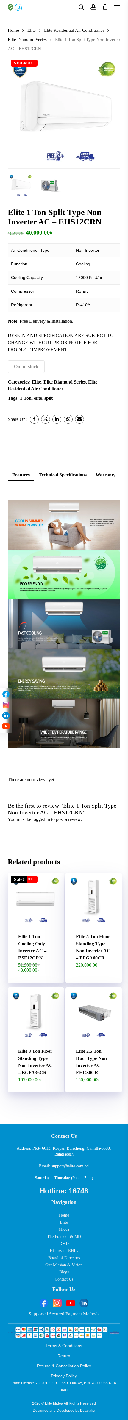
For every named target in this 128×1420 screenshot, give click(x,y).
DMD (64, 1243)
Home (13, 30)
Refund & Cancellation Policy (64, 1365)
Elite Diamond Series (27, 39)
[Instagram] (5, 704)
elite (38, 398)
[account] (93, 7)
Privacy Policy (64, 1376)
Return (63, 1355)
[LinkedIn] (5, 715)
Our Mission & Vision (63, 1265)
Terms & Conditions (64, 1345)
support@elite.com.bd (70, 1166)
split (48, 398)
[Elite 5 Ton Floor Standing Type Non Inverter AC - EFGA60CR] (93, 901)
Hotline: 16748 (64, 1191)
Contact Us (64, 1279)
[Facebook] (5, 694)
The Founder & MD (64, 1236)
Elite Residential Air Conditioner (74, 30)
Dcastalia (87, 1410)
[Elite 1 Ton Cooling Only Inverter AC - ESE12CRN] (36, 901)
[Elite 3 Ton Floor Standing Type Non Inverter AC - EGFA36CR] (36, 1015)
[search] (81, 7)
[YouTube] (5, 726)
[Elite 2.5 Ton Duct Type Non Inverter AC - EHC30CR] (93, 1015)
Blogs (64, 1272)
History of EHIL (64, 1251)
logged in (41, 819)
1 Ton (26, 398)
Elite (31, 30)
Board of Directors (64, 1258)
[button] (117, 7)
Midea (64, 1229)
